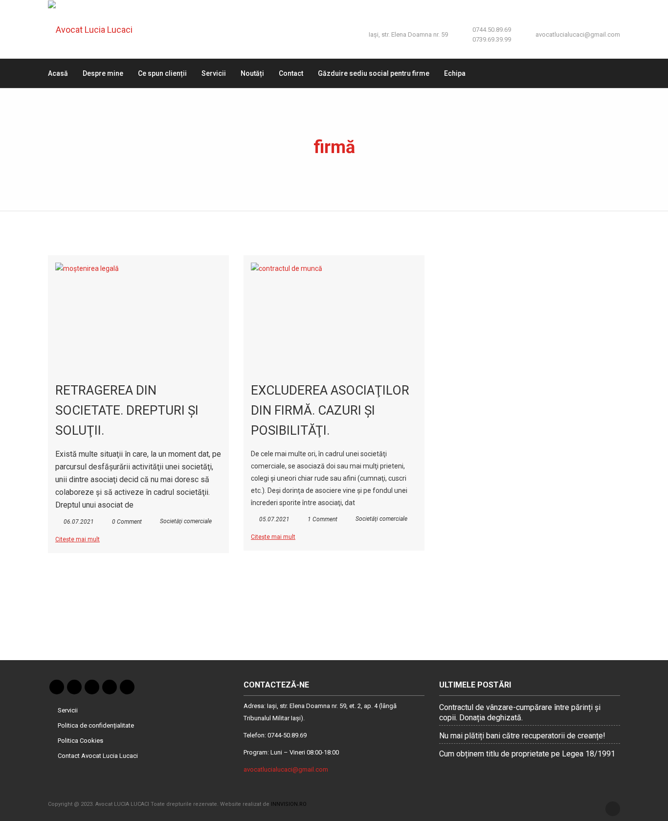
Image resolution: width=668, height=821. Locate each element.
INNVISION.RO (289, 804)
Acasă (58, 73)
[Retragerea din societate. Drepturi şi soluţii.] (138, 317)
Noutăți (252, 73)
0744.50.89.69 (491, 29)
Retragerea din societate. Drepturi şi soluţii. (127, 410)
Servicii (213, 73)
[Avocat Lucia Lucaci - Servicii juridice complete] (97, 29)
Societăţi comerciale (186, 521)
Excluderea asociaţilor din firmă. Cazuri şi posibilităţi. (330, 410)
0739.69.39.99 (491, 39)
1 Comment (322, 519)
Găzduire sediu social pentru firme (373, 73)
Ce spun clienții (162, 73)
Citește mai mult (77, 539)
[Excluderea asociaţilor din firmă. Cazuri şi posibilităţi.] (334, 317)
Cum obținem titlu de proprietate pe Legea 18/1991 (527, 753)
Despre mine (103, 73)
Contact (291, 73)
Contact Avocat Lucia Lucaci (98, 755)
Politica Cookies (80, 740)
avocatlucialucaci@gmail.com (577, 34)
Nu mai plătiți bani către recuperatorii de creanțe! (522, 735)
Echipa (455, 73)
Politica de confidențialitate (96, 725)
